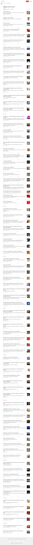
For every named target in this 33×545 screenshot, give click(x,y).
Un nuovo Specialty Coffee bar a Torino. (9, 507)
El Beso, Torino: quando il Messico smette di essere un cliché (14, 271)
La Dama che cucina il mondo (8, 245)
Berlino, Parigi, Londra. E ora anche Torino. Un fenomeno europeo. (13, 351)
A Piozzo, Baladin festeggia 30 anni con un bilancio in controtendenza (12, 89)
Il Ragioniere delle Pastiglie (8, 17)
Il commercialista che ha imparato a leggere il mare (12, 65)
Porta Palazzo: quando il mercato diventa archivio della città (14, 415)
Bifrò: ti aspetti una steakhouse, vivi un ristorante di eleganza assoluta (14, 289)
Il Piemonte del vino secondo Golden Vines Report (12, 443)
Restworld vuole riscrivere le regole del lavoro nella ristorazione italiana (12, 227)
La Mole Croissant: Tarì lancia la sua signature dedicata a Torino (13, 501)
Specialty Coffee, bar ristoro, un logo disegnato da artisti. (11, 358)
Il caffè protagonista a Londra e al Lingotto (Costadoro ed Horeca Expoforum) (13, 394)
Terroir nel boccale (6, 11)
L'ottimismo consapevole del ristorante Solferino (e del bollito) (13, 388)
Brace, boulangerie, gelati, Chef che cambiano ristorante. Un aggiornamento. (12, 319)
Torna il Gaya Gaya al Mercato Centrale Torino (11, 331)
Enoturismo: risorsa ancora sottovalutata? (11, 432)
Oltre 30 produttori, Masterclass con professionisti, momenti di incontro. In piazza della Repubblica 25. (14, 481)
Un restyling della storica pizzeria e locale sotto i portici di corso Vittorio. (13, 404)
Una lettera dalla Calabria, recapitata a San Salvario (12, 251)
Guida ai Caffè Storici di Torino (8, 438)
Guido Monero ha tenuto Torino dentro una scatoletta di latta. (12, 18)
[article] (16, 13)
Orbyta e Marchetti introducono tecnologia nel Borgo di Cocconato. (13, 103)
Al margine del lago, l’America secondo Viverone (12, 47)
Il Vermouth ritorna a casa (8, 195)
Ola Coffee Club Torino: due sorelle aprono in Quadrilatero (13, 506)
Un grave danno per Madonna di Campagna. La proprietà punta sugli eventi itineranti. (14, 428)
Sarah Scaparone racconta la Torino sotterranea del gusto (13, 71)
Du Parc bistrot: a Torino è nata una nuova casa (11, 277)
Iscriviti (27, 1)
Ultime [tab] (5, 9)
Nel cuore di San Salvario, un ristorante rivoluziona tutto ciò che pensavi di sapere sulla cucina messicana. (14, 272)
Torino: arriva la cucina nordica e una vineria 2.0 (12, 455)
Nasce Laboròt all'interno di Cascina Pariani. (9, 97)
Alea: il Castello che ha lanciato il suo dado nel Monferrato (13, 81)
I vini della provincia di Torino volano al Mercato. (10, 77)
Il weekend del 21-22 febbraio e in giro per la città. (10, 382)
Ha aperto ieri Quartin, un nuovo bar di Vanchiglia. (10, 30)
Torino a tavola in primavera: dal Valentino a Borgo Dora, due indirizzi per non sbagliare (14, 311)
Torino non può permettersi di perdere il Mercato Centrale (14, 178)
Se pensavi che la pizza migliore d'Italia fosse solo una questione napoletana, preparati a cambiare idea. (14, 61)
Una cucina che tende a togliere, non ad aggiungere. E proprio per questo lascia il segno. (14, 137)
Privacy (15, 538)
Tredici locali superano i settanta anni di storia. (10, 439)
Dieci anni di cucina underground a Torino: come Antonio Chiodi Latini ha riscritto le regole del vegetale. (14, 260)
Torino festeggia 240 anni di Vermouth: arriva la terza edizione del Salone (13, 381)
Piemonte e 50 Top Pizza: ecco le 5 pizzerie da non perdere (13, 59)
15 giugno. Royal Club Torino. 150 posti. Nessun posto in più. (12, 192)
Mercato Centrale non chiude (8, 173)
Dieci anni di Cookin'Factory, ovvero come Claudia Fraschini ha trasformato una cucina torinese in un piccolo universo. (14, 247)
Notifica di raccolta (22, 538)
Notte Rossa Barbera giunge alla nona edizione (11, 375)
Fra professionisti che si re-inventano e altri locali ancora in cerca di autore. (14, 475)
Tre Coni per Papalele (7, 129)
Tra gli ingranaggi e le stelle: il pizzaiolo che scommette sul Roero (13, 143)
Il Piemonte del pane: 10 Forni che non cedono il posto (12, 123)
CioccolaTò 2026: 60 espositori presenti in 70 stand (12, 420)
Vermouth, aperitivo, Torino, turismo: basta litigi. (10, 364)
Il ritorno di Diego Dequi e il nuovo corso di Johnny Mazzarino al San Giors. (14, 312)
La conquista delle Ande (7, 161)
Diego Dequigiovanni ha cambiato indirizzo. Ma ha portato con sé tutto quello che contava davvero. (13, 279)
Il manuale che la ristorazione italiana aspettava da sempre (14, 337)
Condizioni (17, 538)
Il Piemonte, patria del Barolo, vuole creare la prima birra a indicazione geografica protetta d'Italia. (13, 13)
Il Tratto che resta (6, 23)
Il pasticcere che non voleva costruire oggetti (11, 154)
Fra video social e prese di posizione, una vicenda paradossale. (12, 371)
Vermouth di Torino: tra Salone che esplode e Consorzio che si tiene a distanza (14, 363)
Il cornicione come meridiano (8, 148)
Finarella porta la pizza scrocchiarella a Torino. (10, 202)
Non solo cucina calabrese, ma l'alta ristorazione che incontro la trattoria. (14, 252)
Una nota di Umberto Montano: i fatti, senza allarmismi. (11, 174)
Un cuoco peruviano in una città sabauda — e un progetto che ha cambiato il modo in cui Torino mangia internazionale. (14, 162)
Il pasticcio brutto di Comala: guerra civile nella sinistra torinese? (13, 369)
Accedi (31, 1)
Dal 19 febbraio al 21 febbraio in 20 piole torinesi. (10, 376)
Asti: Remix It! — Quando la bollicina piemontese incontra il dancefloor (14, 117)
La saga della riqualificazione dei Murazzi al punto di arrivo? (12, 41)
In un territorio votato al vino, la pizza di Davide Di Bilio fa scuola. (12, 144)
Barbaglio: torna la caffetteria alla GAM (10, 357)
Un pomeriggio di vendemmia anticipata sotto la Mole (13, 76)
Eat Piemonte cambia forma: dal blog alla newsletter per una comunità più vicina (14, 492)
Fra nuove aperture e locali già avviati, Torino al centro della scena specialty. (14, 486)
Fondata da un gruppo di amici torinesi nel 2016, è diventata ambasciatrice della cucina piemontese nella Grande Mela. (14, 345)
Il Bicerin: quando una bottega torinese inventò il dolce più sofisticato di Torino (13, 463)
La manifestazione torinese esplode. (8, 519)
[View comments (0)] (11, 21)
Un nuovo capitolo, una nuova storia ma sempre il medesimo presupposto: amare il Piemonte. (14, 493)
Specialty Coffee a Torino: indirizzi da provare (11, 485)
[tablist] (8, 9)
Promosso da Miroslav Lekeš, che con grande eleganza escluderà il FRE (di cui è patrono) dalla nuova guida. (14, 410)
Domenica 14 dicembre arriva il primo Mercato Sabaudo (13, 479)
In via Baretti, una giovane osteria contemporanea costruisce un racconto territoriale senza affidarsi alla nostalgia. (14, 55)
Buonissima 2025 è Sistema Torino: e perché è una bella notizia (14, 518)
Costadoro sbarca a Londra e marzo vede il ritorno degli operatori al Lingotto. (13, 396)
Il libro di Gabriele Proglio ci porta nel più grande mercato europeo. (13, 416)
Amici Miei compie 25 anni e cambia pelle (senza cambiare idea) (13, 403)
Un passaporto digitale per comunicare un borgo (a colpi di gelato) (14, 102)
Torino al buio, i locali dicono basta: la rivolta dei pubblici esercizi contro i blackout (13, 109)
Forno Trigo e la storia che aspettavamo (10, 220)
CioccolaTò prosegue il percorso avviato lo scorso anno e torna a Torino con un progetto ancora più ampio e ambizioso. (14, 422)
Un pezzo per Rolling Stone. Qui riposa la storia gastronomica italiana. (13, 72)
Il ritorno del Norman (7, 264)
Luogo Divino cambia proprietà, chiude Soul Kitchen (12, 468)
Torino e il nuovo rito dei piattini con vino (10, 474)
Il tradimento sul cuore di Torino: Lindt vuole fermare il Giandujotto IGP (13, 186)
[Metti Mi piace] (3, 93)
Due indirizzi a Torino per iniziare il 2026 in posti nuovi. (11, 456)
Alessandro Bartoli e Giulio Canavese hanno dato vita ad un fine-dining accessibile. (13, 83)
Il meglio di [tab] (7, 9)
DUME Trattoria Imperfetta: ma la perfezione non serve (13, 283)
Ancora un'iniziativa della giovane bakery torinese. (10, 502)
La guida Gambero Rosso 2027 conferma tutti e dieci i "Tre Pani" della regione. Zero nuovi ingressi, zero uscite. (13, 125)
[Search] (29, 9)
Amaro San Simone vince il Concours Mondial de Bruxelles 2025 (13, 512)
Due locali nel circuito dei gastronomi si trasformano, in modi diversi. (13, 469)
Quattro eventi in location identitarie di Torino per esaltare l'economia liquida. (13, 450)
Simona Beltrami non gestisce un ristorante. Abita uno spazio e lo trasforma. (14, 234)
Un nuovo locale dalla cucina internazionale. (9, 526)
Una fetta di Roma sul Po (7, 201)
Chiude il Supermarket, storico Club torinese (11, 426)
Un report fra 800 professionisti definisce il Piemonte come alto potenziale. (14, 444)
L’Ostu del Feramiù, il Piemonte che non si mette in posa (13, 53)
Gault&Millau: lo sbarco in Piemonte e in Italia (11, 408)
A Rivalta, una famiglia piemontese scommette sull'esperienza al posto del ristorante (14, 96)
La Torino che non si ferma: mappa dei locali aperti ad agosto (14, 34)
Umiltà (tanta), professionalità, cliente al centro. (10, 389)
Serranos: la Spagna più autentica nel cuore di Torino (12, 525)
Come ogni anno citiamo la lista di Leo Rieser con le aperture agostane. (13, 35)
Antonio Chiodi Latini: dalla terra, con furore (11, 258)
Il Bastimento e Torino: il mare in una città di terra (12, 136)
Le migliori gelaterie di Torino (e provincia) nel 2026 (12, 302)
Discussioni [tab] (11, 9)
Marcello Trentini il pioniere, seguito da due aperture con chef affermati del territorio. (14, 327)
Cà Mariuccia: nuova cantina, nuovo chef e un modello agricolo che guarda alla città (14, 296)
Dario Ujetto (7, 14)
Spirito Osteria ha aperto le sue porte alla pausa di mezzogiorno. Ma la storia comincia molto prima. (14, 169)
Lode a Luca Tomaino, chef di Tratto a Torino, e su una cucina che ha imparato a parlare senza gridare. (13, 25)
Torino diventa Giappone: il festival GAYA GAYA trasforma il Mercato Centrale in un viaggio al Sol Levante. (14, 333)
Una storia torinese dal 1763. (7, 464)
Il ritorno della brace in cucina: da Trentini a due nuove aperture (13, 325)
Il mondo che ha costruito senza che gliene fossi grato (13, 214)
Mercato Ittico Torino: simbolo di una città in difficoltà (13, 530)
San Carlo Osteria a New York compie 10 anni (11, 343)
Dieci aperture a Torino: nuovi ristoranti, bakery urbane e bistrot (13, 317)
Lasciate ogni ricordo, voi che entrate (10, 208)
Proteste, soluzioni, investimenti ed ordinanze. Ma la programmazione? (13, 110)
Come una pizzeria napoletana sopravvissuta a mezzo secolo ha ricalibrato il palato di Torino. (14, 150)
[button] (1, 3)
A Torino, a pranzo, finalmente (8, 167)
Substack (12, 543)
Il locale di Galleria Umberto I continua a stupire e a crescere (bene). (13, 284)
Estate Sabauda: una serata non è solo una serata (12, 191)
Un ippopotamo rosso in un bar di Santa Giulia (11, 29)
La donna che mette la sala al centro (9, 233)
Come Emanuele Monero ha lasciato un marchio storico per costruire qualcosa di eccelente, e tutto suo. (13, 131)
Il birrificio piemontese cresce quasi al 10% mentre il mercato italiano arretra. (13, 91)
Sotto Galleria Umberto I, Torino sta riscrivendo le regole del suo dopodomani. (12, 210)
